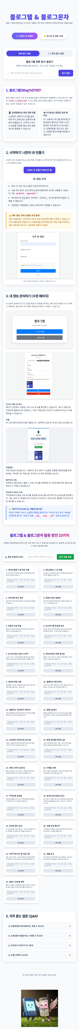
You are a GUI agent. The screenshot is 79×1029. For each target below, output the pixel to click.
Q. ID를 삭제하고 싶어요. (18, 955)
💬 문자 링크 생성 (56, 53)
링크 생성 (66, 73)
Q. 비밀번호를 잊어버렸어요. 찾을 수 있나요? (26, 926)
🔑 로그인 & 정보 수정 (53, 35)
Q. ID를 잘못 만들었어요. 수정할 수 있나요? (25, 935)
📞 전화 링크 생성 (23, 53)
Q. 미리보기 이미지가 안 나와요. (21, 945)
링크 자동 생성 (65, 556)
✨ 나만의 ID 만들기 (25, 35)
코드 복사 (21, 587)
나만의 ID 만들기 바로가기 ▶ (39, 169)
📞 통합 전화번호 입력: (14, 556)
